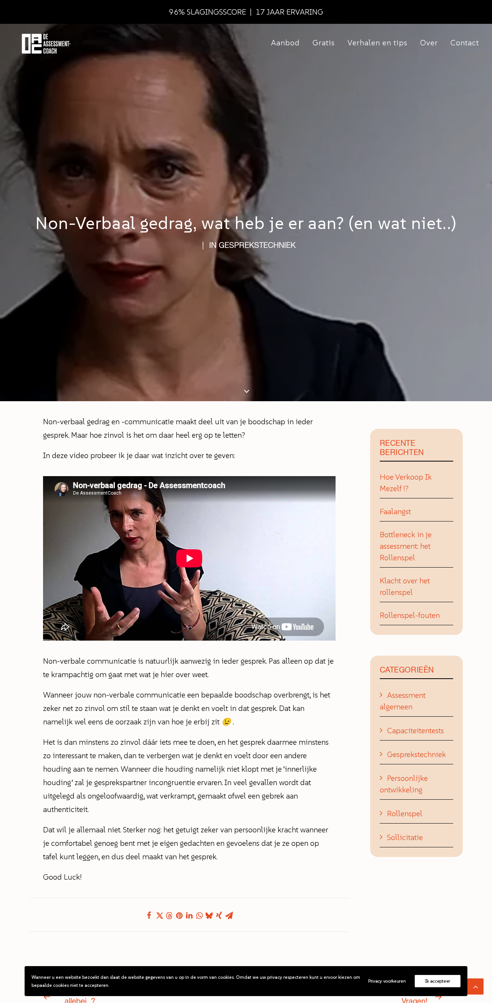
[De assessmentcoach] (45, 42)
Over (429, 43)
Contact (464, 43)
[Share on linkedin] (189, 915)
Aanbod (285, 43)
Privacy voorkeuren (387, 981)
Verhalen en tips (377, 43)
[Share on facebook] (149, 915)
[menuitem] (288, 42)
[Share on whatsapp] (199, 915)
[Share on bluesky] (209, 915)
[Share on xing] (219, 915)
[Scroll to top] (475, 986)
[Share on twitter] (159, 915)
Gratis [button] (323, 43)
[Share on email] (229, 915)
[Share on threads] (169, 915)
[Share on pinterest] (179, 915)
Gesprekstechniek (257, 245)
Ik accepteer (437, 981)
